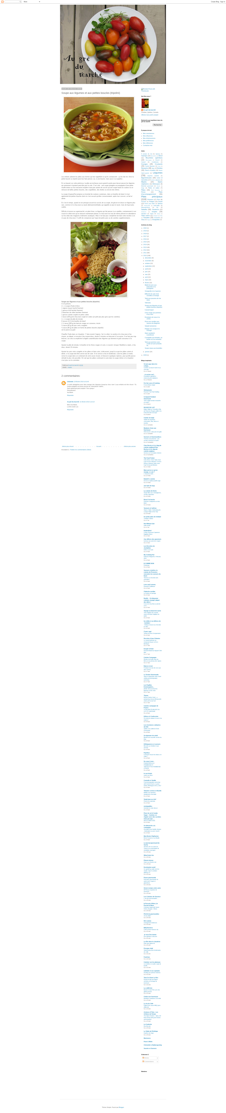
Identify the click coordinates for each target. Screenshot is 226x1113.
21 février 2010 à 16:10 (87, 402)
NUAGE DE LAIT (149, 407)
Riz (157, 207)
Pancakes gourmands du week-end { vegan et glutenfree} (151, 881)
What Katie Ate (149, 855)
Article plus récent (67, 446)
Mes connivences (148, 133)
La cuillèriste (148, 988)
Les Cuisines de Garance (152, 896)
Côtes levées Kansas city (151, 929)
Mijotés (144, 182)
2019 (145, 231)
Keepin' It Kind (148, 649)
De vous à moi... (149, 761)
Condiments (155, 162)
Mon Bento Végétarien (151, 836)
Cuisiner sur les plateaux (152, 962)
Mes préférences (148, 140)
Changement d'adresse (150, 922)
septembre (148, 266)
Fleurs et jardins (150, 170)
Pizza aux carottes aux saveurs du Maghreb (152, 322)
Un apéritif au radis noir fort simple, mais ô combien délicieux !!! (151, 870)
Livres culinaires (155, 180)
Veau (143, 219)
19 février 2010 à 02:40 (81, 381)
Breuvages (149, 160)
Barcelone (153, 155)
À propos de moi (146, 154)
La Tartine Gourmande (151, 674)
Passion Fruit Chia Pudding (151, 392)
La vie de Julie (148, 1003)
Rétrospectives (145, 207)
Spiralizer (144, 213)
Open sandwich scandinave (150, 334)
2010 (145, 255)
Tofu (161, 215)
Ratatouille (147, 205)
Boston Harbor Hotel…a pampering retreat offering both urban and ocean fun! (152, 699)
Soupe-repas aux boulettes (153, 348)
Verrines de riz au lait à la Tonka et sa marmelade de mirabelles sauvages (151, 848)
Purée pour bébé (150, 203)
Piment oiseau (148, 860)
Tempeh (155, 215)
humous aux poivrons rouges (152, 541)
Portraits (143, 201)
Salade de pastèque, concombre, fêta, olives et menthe (151, 421)
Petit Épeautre (155, 190)
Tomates (146, 217)
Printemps (146, 565)
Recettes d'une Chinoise (152, 638)
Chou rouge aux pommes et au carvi (153, 313)
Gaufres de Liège (149, 1033)
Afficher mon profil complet (149, 115)
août (146, 269)
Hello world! (147, 525)
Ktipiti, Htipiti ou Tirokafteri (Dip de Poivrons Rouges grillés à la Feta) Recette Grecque (152, 411)
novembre (148, 261)
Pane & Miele (148, 1041)
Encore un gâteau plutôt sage (152, 480)
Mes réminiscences (149, 138)
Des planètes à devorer (150, 936)
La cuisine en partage (150, 593)
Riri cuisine (147, 921)
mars (147, 280)
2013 (145, 247)
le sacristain (148, 773)
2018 (145, 233)
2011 (145, 253)
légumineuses (146, 178)
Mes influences (148, 136)
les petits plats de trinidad (152, 517)
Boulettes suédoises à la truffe (152, 998)
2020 (145, 228)
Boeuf (160, 156)
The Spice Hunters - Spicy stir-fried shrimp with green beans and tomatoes (152, 1017)
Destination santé (149, 867)
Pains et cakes (153, 188)
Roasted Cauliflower (149, 586)
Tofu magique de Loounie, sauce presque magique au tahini (151, 614)
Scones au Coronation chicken (152, 453)
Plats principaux (151, 196)
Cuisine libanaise (150, 166)
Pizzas (143, 192)
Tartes (158, 213)
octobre (147, 263)
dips (153, 168)
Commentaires (149, 1061)
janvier (147, 352)
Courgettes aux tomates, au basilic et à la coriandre (153, 338)
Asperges (144, 156)
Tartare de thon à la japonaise (152, 633)
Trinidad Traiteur (148, 518)
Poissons (150, 199)
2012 (145, 250)
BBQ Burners (148, 928)
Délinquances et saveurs (152, 744)
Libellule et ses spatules (152, 971)
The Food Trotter (149, 458)
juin (146, 271)
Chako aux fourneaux (151, 996)
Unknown (70, 381)
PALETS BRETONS (149, 820)
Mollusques (156, 184)
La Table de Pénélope (151, 1031)
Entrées (159, 168)
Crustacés (158, 164)
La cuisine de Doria (150, 491)
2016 (145, 239)
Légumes (157, 173)
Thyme (146, 695)
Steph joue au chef (150, 799)
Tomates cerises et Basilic (152, 791)
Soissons (143, 211)
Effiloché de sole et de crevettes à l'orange (152, 294)
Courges (144, 164)
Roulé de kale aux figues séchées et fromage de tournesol (151, 981)
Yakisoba (148, 303)
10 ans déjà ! (147, 915)
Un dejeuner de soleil (151, 735)
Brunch (157, 160)
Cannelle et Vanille (150, 780)
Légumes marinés (153, 175)
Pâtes (143, 190)
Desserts (144, 168)
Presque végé (148, 948)
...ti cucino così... (149, 374)
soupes (70, 367)
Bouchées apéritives (154, 158)
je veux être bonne (150, 935)
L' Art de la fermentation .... (151, 898)
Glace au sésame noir (150, 862)
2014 (145, 244)
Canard (143, 162)
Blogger (121, 1107)
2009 (145, 355)
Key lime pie (147, 1026)
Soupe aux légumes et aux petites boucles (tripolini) (153, 306)
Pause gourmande (150, 877)
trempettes (157, 217)
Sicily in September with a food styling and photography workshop (152, 678)
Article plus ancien (130, 446)
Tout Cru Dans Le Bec (151, 977)
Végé (148, 219)
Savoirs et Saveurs (150, 1048)
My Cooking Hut (149, 555)
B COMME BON (149, 563)
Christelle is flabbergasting (153, 1045)
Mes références (148, 143)
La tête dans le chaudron (152, 941)
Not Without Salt (149, 524)
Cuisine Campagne (150, 657)
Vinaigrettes (156, 219)
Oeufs (158, 186)
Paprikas (147, 753)
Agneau (158, 154)
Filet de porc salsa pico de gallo (153, 431)
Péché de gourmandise (151, 914)
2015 (145, 242)
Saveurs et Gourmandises (152, 437)
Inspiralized (147, 530)
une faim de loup (149, 486)
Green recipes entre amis (152, 888)
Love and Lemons (150, 584)
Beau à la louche (149, 499)
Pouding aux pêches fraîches (152, 972)
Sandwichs (155, 209)
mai (146, 274)
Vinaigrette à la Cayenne (153, 291)
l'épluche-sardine (149, 591)
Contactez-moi (147, 145)
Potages (151, 201)
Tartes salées (145, 215)
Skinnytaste (148, 390)
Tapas (151, 213)
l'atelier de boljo (149, 418)
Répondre (70, 395)
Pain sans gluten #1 (149, 943)
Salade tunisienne (150, 326)
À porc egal (147, 631)
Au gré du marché (73, 402)
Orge (142, 188)
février (147, 283)
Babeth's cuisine (149, 479)
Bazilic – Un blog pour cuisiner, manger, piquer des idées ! (152, 600)
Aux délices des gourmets (152, 539)
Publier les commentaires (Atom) (80, 450)
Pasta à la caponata (149, 801)
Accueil (98, 446)
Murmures (147, 1038)
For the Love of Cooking (152, 383)
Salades (144, 209)
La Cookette (148, 1024)
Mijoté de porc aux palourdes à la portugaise (151, 286)
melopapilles (148, 806)
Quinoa (160, 203)
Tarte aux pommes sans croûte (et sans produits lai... (153, 343)
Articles (146, 1058)
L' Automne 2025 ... (149, 474)
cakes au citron (148, 775)
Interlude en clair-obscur (151, 808)
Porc (158, 199)
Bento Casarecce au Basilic (151, 838)
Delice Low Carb (148, 549)
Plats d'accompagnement (151, 193)
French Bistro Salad (149, 385)
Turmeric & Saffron (150, 508)
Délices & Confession (151, 716)
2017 (145, 236)
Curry (159, 166)
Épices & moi (148, 666)
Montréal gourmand (147, 186)
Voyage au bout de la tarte (152, 611)
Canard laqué (149, 310)
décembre (148, 258)
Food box (147, 957)
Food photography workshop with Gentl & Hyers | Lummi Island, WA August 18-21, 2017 (152, 783)
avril (146, 277)
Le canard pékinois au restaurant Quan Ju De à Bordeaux (151, 642)
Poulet (160, 201)
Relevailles (157, 205)
